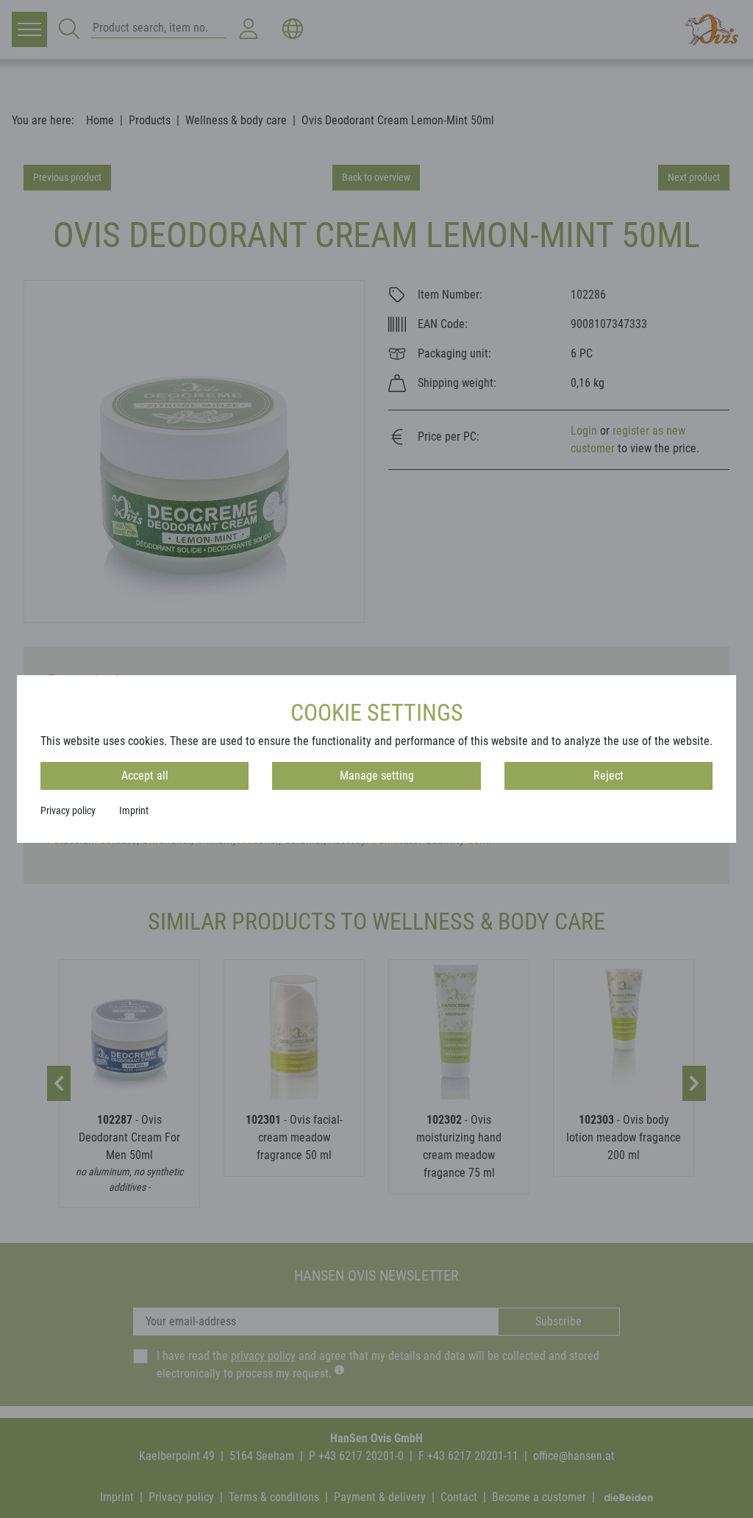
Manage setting (377, 776)
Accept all (144, 776)
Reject (608, 776)
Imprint (134, 810)
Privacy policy (68, 810)
